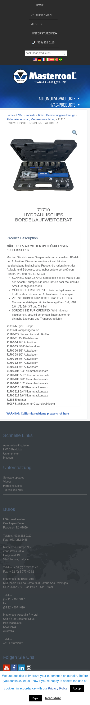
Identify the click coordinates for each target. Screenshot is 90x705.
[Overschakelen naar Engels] (35, 59)
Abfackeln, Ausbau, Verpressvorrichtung (30, 119)
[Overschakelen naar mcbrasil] (60, 59)
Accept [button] (77, 688)
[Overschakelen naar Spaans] (52, 59)
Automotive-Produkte (57, 98)
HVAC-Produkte (62, 104)
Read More (53, 698)
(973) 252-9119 (45, 42)
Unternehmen (41, 14)
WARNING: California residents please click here (37, 413)
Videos (7, 481)
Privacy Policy (57, 688)
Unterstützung (44, 33)
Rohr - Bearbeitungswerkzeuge (56, 115)
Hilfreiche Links (12, 485)
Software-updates (13, 477)
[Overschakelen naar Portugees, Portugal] (56, 59)
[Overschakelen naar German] (39, 59)
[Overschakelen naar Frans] (44, 59)
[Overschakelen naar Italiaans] (48, 59)
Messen (36, 24)
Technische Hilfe (13, 489)
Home (40, 5)
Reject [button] (36, 698)
